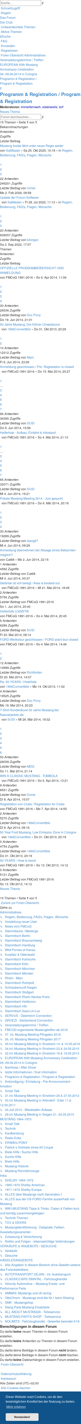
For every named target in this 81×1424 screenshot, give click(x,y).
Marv (30, 357)
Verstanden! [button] (22, 1417)
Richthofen (34, 672)
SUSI (30, 423)
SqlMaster (13, 150)
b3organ (33, 239)
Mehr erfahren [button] (16, 1407)
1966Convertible (19, 329)
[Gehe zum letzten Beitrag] (36, 188)
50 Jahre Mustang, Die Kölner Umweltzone (30, 324)
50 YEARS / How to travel (18, 860)
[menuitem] (5, 13)
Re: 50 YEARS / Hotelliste (18, 681)
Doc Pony (34, 315)
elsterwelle (49, 107)
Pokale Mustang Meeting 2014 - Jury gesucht (31, 498)
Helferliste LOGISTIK (14, 611)
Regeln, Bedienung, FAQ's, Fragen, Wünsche (36, 152)
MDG (30, 766)
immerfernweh (31, 107)
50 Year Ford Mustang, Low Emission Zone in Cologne (38, 832)
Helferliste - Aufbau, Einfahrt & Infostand (28, 432)
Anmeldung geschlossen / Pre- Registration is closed (37, 366)
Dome (31, 794)
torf (61, 107)
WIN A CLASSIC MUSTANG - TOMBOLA (29, 776)
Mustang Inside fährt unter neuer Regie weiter (31, 145)
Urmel (31, 188)
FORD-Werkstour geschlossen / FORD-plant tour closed (39, 639)
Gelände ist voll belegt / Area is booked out (30, 583)
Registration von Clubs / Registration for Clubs (32, 804)
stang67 (32, 540)
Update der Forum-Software (19, 197)
